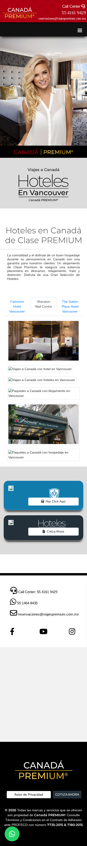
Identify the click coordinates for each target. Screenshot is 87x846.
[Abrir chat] (12, 833)
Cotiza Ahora (55, 531)
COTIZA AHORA (67, 794)
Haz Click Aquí (56, 501)
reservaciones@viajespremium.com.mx (62, 18)
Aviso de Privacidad (28, 794)
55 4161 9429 (74, 12)
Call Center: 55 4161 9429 (37, 592)
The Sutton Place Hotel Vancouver (70, 306)
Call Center (71, 6)
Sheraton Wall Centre (43, 304)
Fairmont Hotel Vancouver (17, 306)
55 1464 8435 (27, 603)
